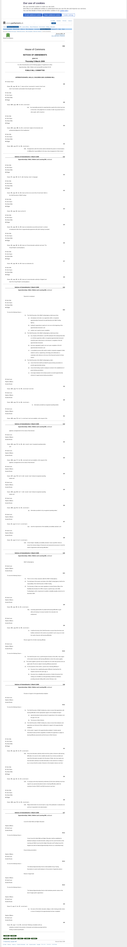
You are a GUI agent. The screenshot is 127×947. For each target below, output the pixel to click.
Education (52, 26)
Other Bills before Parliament (58, 36)
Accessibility (52, 20)
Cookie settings (68, 15)
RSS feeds (64, 20)
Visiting (47, 26)
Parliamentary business (12, 26)
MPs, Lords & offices (24, 26)
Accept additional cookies (33, 15)
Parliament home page (12, 31)
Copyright (38, 944)
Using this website (32, 944)
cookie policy (64, 10)
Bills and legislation (29, 31)
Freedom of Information (21, 944)
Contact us (70, 20)
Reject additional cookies (52, 15)
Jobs (27, 944)
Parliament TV (54, 29)
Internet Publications (60, 34)
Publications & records (45, 29)
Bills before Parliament (37, 31)
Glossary (9, 944)
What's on (23, 29)
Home (4, 26)
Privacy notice (43, 944)
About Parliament (34, 26)
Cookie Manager (54, 944)
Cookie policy (49, 944)
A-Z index (4, 944)
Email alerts (59, 20)
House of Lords (16, 29)
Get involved (42, 26)
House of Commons (7, 29)
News (60, 29)
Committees (36, 29)
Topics (63, 29)
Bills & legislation (29, 29)
